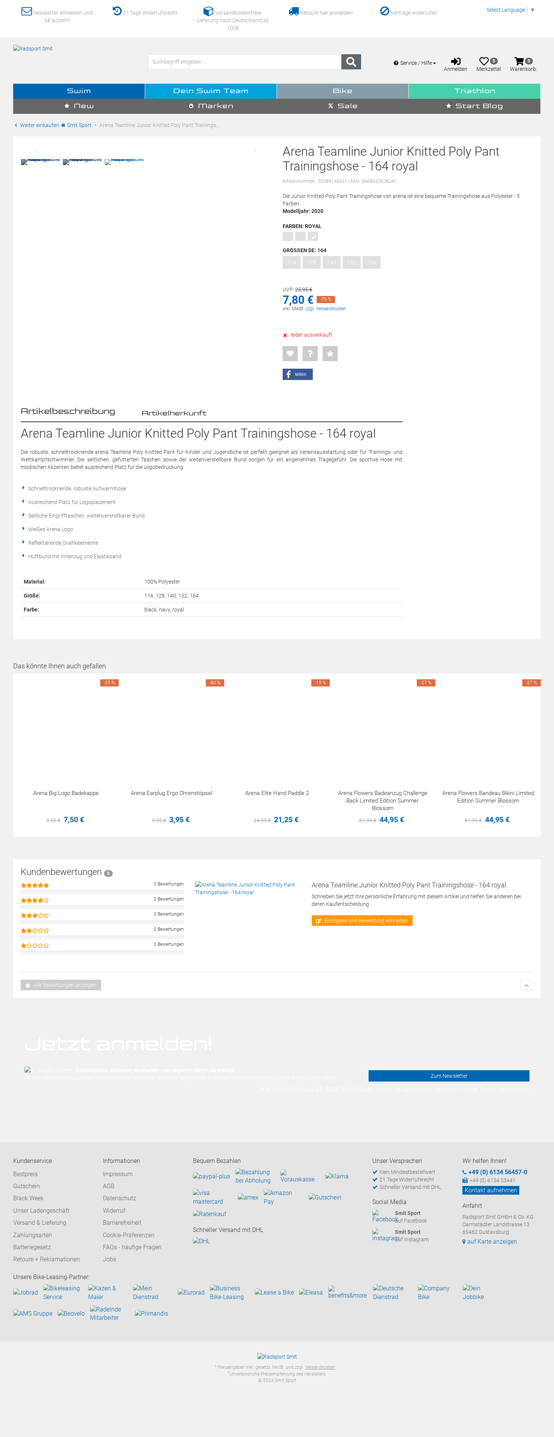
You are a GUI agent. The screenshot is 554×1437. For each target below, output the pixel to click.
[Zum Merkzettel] (290, 353)
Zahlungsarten (32, 1235)
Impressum (118, 1174)
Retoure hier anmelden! (326, 13)
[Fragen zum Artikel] (310, 353)
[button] (298, 374)
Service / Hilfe (416, 63)
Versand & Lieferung (39, 1222)
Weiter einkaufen (39, 125)
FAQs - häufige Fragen (132, 1247)
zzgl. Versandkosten (326, 308)
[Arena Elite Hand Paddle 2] (277, 726)
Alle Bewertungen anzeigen (64, 985)
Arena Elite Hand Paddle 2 (277, 793)
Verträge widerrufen (413, 13)
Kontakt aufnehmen (491, 1190)
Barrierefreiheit (122, 1222)
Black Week (28, 1198)
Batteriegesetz (32, 1247)
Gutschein (26, 1186)
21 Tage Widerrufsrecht (150, 13)
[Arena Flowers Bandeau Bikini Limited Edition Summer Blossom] (488, 726)
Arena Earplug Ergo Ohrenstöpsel (171, 793)
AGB (109, 1186)
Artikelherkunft (174, 413)
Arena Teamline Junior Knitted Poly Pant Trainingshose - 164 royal (409, 885)
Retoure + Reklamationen (46, 1259)
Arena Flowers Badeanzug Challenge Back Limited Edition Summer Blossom (382, 801)
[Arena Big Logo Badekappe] (66, 726)
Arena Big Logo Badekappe (66, 793)
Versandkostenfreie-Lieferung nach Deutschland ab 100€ (233, 20)
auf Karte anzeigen (492, 1241)
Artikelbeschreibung (68, 411)
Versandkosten (320, 1367)
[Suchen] (351, 61)
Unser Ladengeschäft (41, 1210)
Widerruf (114, 1210)
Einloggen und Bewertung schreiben (365, 921)
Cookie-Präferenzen (129, 1235)
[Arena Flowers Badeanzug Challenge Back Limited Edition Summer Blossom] (383, 726)
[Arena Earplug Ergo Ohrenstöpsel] (171, 726)
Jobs (109, 1259)
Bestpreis (25, 1174)
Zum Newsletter (449, 1076)
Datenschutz (119, 1198)
